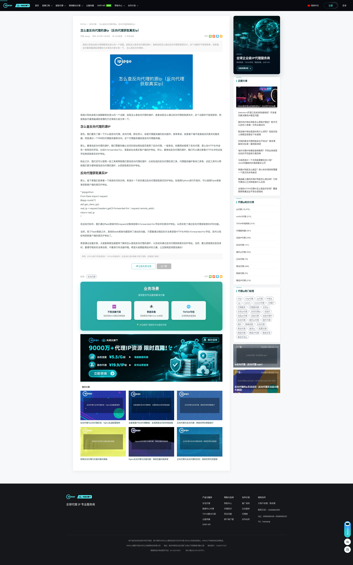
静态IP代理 (241, 280)
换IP (239, 324)
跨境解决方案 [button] (75, 5)
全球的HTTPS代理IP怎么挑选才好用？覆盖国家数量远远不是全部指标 (257, 190)
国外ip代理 (241, 252)
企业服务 (246, 508)
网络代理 (240, 273)
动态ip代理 (242, 315)
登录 (344, 5)
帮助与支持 (229, 497)
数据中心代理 (208, 508)
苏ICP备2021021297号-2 (195, 550)
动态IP (267, 311)
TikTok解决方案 (209, 513)
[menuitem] (37, 5)
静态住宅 (266, 332)
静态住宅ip (242, 337)
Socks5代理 (259, 303)
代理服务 (241, 307)
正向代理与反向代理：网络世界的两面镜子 (195, 423)
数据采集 (249, 324)
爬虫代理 (240, 266)
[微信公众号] (347, 542)
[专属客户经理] (347, 549)
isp (239, 303)
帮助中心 (228, 503)
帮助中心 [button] (118, 5)
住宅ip (265, 307)
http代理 (249, 298)
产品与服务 (207, 497)
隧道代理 (241, 332)
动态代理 (255, 315)
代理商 (245, 513)
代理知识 (228, 508)
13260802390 (274, 510)
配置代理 (263, 328)
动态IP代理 (241, 237)
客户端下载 (229, 519)
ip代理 (239, 209)
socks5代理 (241, 216)
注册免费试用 (144, 266)
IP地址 (269, 298)
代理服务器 (241, 230)
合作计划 (246, 497)
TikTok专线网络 (243, 223)
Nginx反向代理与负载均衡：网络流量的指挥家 (148, 459)
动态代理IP (267, 315)
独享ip (252, 328)
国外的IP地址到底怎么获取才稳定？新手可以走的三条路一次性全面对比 (257, 123)
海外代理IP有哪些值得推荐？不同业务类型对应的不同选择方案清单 (257, 152)
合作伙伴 (246, 519)
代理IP (271, 303)
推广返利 (246, 503)
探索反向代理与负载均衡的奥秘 (93, 459)
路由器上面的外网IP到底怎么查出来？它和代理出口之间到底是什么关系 (257, 180)
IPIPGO (83, 24)
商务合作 (262, 497)
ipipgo (87, 36)
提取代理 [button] (59, 5)
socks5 (247, 303)
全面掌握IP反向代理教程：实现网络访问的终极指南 (151, 423)
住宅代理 (206, 503)
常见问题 (228, 513)
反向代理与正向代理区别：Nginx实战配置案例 (100, 423)
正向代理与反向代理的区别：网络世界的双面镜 (197, 459)
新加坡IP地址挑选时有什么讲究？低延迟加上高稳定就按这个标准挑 (257, 133)
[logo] (8, 5)
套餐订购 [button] (46, 5)
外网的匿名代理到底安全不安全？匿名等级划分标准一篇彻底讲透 (256, 142)
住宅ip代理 (242, 311)
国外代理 (266, 320)
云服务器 (206, 519)
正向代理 (240, 259)
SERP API (206, 524)
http (240, 298)
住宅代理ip (256, 311)
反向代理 (92, 24)
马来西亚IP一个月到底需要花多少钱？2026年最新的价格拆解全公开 (255, 161)
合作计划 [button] (132, 5)
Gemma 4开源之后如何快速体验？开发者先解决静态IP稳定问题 (257, 114)
